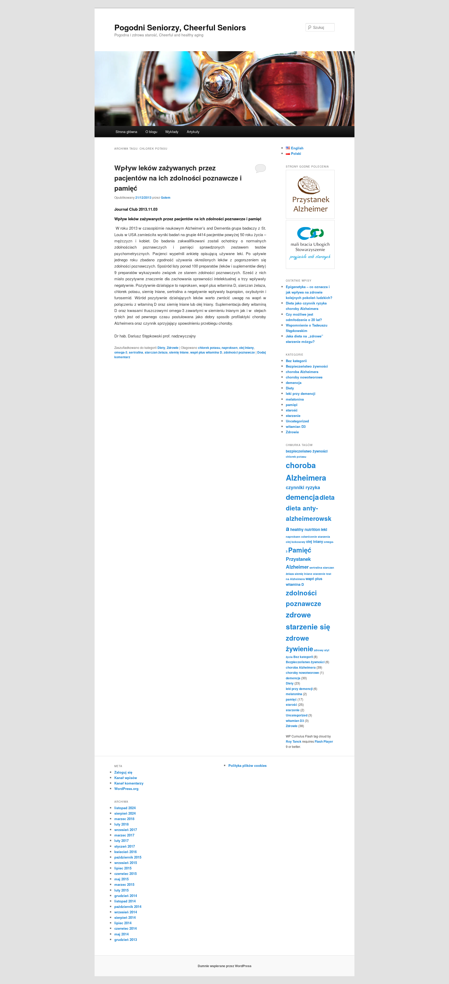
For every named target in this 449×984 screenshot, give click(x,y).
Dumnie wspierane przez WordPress (225, 965)
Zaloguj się (123, 772)
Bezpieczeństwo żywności (307, 366)
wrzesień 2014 (125, 911)
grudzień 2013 (125, 939)
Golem (165, 197)
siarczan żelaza (156, 352)
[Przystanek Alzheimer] (310, 217)
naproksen (229, 347)
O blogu (151, 131)
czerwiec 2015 (125, 873)
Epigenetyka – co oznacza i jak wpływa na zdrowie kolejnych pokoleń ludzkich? (309, 292)
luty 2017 (121, 840)
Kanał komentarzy (128, 783)
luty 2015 (121, 890)
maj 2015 (121, 878)
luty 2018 (121, 824)
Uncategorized (297, 420)
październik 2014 (127, 906)
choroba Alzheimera (302, 371)
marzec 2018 (124, 818)
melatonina (295, 399)
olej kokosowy (295, 542)
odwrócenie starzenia (315, 536)
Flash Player (324, 741)
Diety (161, 347)
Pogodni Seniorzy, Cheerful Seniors (180, 27)
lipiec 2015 (122, 868)
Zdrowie (173, 347)
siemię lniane (179, 352)
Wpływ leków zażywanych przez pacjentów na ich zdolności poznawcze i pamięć (178, 178)
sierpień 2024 (125, 813)
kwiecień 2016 (125, 851)
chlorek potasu (209, 347)
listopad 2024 (125, 807)
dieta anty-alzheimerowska (309, 518)
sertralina (136, 352)
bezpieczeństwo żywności (307, 451)
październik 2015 (127, 857)
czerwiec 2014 (125, 928)
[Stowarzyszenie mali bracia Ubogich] (310, 267)
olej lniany (246, 347)
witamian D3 (296, 426)
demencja (293, 382)
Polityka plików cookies (247, 765)
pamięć (292, 404)
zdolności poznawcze (239, 352)
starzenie (293, 415)
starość (292, 410)
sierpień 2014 (125, 917)
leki (324, 529)
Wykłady (172, 131)
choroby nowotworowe (304, 377)
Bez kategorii (296, 360)
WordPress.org (126, 788)
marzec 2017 (124, 835)
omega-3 (120, 352)
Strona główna (126, 131)
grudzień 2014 (125, 895)
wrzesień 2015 (125, 862)
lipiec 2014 (122, 922)
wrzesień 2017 (125, 829)
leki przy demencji (300, 393)
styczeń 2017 (124, 846)
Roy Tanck (293, 741)
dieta (327, 497)
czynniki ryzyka (303, 487)
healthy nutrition (305, 529)
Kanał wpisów (125, 777)
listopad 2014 (125, 901)
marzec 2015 (124, 884)
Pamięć (299, 550)
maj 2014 (121, 934)
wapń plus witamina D (206, 352)
